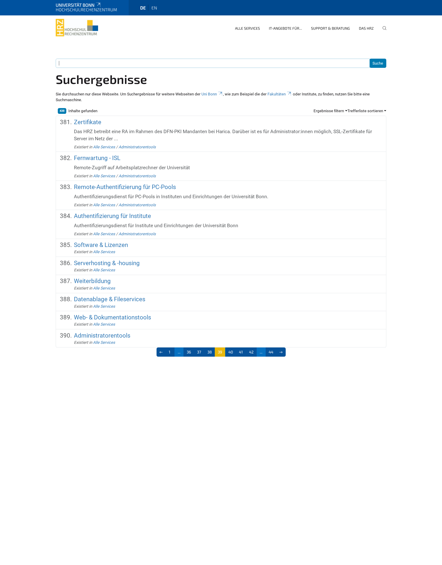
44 (271, 352)
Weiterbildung (92, 281)
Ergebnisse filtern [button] (329, 111)
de (143, 7)
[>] (281, 352)
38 (209, 352)
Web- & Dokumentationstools (112, 317)
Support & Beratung (330, 28)
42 (251, 352)
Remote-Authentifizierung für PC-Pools (125, 187)
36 (189, 352)
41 (241, 352)
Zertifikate (87, 122)
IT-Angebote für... (285, 28)
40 (230, 352)
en (154, 7)
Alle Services (247, 28)
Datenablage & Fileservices (109, 299)
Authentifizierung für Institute (112, 215)
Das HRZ (366, 28)
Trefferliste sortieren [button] (365, 111)
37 (199, 352)
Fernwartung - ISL (97, 158)
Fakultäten (277, 94)
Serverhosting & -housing (107, 263)
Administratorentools (137, 147)
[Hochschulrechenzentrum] (77, 27)
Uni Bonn (209, 94)
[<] (161, 352)
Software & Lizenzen (101, 244)
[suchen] (382, 31)
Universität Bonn (75, 5)
